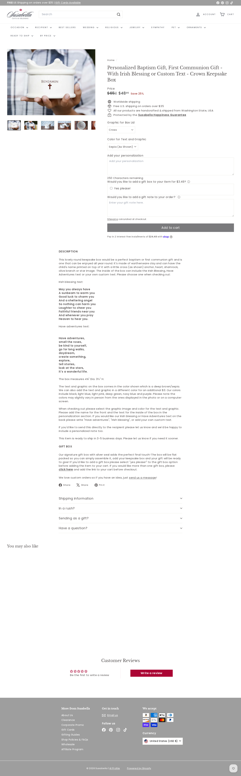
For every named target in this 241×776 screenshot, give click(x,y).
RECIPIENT (42, 27)
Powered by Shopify (139, 768)
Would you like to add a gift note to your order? (141, 197)
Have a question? (73, 528)
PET (174, 27)
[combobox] (81, 14)
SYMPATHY (158, 27)
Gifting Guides (70, 734)
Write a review (151, 673)
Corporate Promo (72, 725)
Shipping (112, 219)
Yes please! (122, 188)
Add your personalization (125, 156)
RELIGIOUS (112, 27)
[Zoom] (51, 82)
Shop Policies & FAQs (74, 739)
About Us (67, 715)
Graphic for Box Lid (120, 123)
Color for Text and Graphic (126, 139)
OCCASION (18, 27)
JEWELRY (135, 27)
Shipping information (76, 498)
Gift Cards (68, 729)
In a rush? (67, 508)
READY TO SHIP (21, 35)
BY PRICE (46, 35)
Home (111, 60)
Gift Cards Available (68, 2)
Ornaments (195, 27)
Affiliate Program (72, 749)
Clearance (68, 720)
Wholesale (68, 744)
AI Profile (114, 768)
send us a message (142, 477)
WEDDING (89, 27)
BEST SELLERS (67, 27)
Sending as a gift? (74, 518)
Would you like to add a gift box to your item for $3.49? (146, 182)
